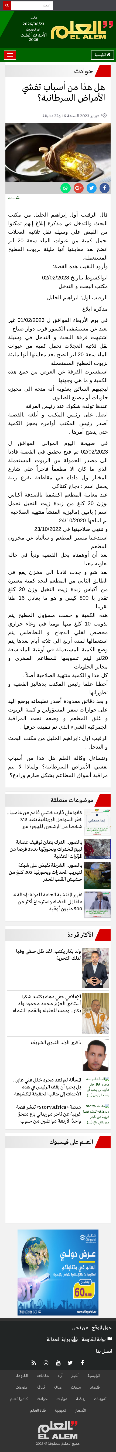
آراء (60, 1376)
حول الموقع (102, 1328)
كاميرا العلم (19, 1399)
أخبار (75, 1376)
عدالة (58, 1387)
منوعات (22, 1387)
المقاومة (22, 1376)
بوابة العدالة (59, 1339)
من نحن (80, 1328)
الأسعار (80, 1410)
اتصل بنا (104, 1351)
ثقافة (40, 1387)
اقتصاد (95, 1387)
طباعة (12, 198)
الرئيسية (101, 55)
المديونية (60, 1410)
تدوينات (100, 1399)
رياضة (80, 1399)
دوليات (61, 1399)
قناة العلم (38, 1410)
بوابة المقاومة (94, 1339)
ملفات (76, 1387)
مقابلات (43, 1376)
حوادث (42, 1399)
